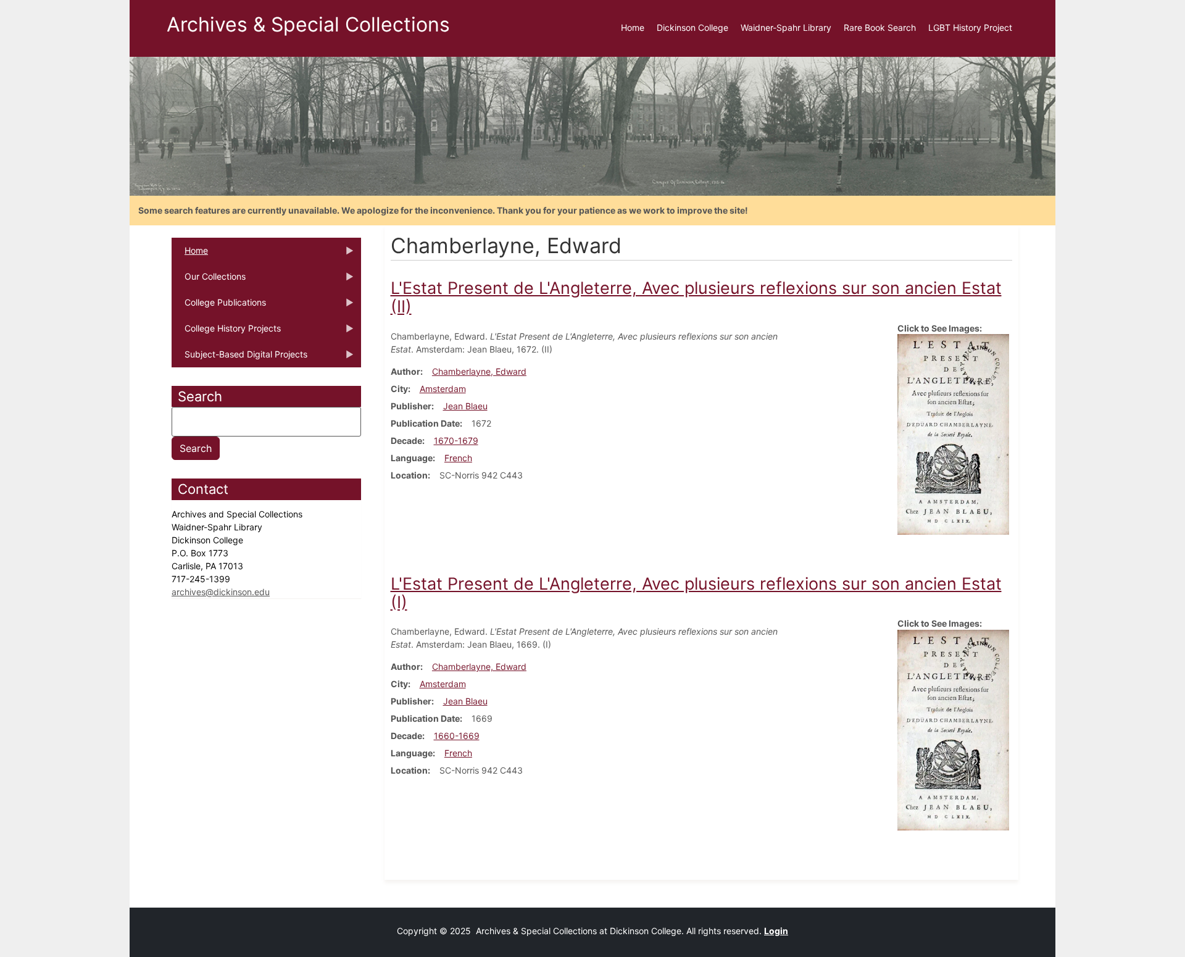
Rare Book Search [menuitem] (880, 27)
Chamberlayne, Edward (479, 371)
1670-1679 (456, 440)
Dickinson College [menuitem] (692, 27)
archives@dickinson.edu (221, 592)
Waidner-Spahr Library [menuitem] (786, 27)
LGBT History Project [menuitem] (970, 27)
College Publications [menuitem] (219, 306)
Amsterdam (443, 388)
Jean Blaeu (465, 406)
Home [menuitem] (632, 27)
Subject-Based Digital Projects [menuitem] (239, 358)
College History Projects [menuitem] (226, 332)
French (458, 458)
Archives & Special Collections (308, 24)
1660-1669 (457, 735)
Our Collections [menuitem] (209, 280)
